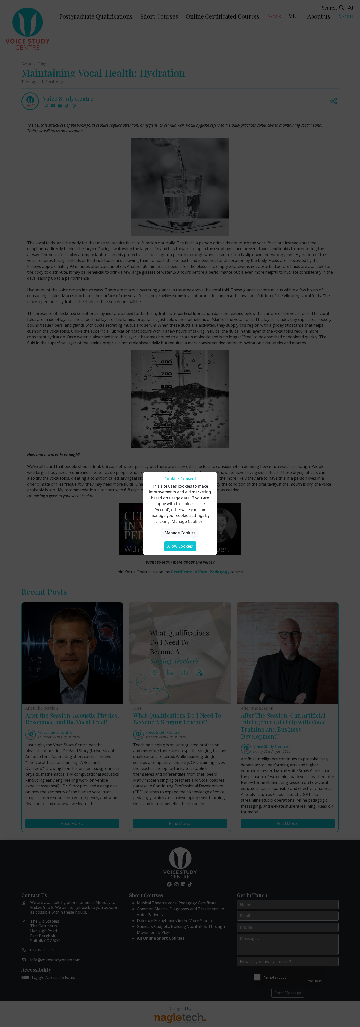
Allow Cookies (180, 546)
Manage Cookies (180, 533)
